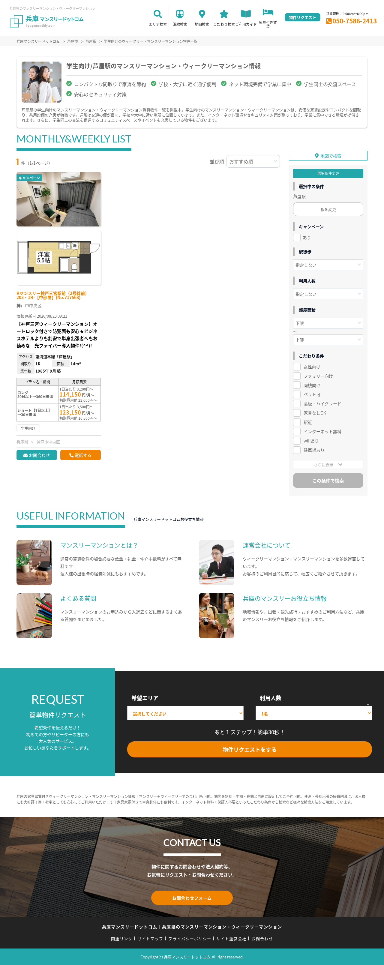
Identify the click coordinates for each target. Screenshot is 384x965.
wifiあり (311, 441)
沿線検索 (180, 24)
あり (307, 237)
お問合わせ (39, 455)
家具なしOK (315, 413)
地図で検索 (330, 156)
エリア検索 (158, 24)
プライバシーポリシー (189, 938)
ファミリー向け (318, 376)
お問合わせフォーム (192, 898)
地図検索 (202, 24)
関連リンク (122, 938)
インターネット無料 (322, 431)
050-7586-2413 (354, 20)
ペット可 (312, 394)
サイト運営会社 (231, 938)
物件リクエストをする (250, 749)
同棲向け (312, 385)
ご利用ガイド (246, 24)
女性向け (312, 367)
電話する (83, 455)
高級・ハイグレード (322, 403)
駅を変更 (328, 209)
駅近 (308, 422)
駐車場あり (314, 450)
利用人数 (270, 698)
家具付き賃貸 (268, 24)
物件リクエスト (302, 17)
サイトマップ (151, 938)
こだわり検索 (224, 24)
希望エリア (144, 698)
